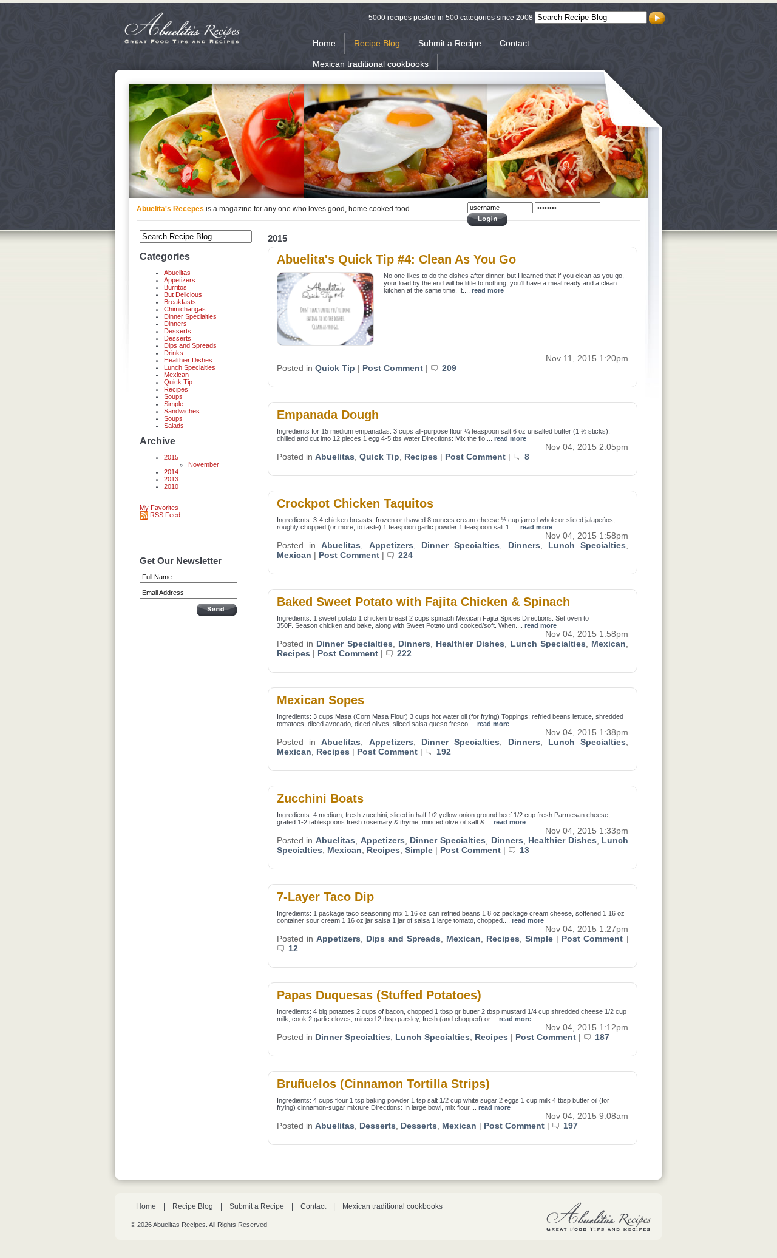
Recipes (176, 389)
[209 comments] (436, 368)
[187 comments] (589, 1037)
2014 (171, 471)
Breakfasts (180, 301)
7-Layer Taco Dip (325, 896)
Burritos (175, 287)
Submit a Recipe (449, 43)
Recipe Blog (377, 43)
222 (404, 653)
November (203, 464)
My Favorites (159, 507)
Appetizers (179, 280)
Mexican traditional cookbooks (371, 64)
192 (443, 751)
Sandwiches (182, 411)
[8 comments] (518, 456)
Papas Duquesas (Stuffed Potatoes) (379, 995)
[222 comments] (391, 653)
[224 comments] (392, 555)
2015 (171, 457)
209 (449, 368)
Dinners (175, 323)
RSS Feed (164, 514)
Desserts (177, 331)
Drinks (173, 352)
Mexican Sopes (320, 700)
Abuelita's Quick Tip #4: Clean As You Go (396, 259)
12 (293, 948)
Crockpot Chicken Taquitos (355, 503)
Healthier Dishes (188, 360)
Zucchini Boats (320, 798)
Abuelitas (177, 272)
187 (602, 1037)
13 (524, 850)
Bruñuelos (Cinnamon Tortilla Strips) (383, 1083)
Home (324, 43)
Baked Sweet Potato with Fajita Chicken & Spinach (423, 601)
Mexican (176, 374)
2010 (171, 486)
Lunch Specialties (189, 367)
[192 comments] (430, 751)
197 (570, 1125)
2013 (171, 479)
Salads (174, 425)
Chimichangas (185, 309)
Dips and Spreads (190, 345)
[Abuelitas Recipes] (182, 41)
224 (405, 555)
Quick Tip (178, 382)
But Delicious (183, 294)
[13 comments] (514, 850)
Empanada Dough (328, 414)
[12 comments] (282, 948)
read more (488, 290)
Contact (514, 43)
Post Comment (392, 368)
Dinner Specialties (190, 316)
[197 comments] (557, 1125)
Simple (173, 403)
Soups (173, 396)
